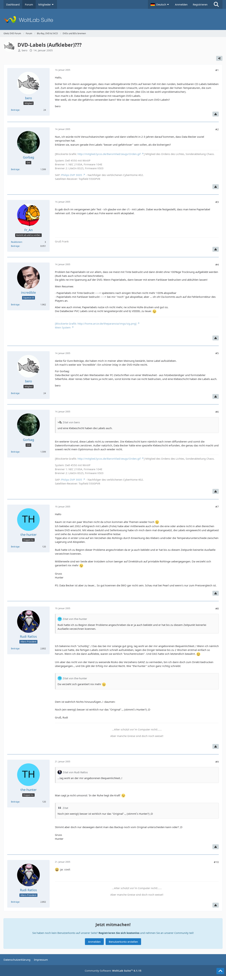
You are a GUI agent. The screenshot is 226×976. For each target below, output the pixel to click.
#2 (217, 129)
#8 (217, 608)
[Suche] (216, 4)
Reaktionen (16, 241)
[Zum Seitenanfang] (220, 971)
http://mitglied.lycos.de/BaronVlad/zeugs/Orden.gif (109, 154)
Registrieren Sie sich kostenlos (119, 933)
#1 (217, 70)
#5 (217, 353)
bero (24, 50)
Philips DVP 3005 (71, 175)
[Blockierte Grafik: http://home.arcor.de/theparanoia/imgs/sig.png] (95, 323)
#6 (217, 411)
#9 (217, 761)
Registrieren (200, 4)
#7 (217, 506)
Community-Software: (113, 970)
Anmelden (181, 4)
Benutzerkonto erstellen (123, 941)
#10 (216, 862)
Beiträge (15, 109)
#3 (217, 202)
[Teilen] (219, 58)
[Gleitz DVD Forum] (113, 19)
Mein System (63, 327)
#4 (217, 264)
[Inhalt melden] (215, 114)
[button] (160, 4)
